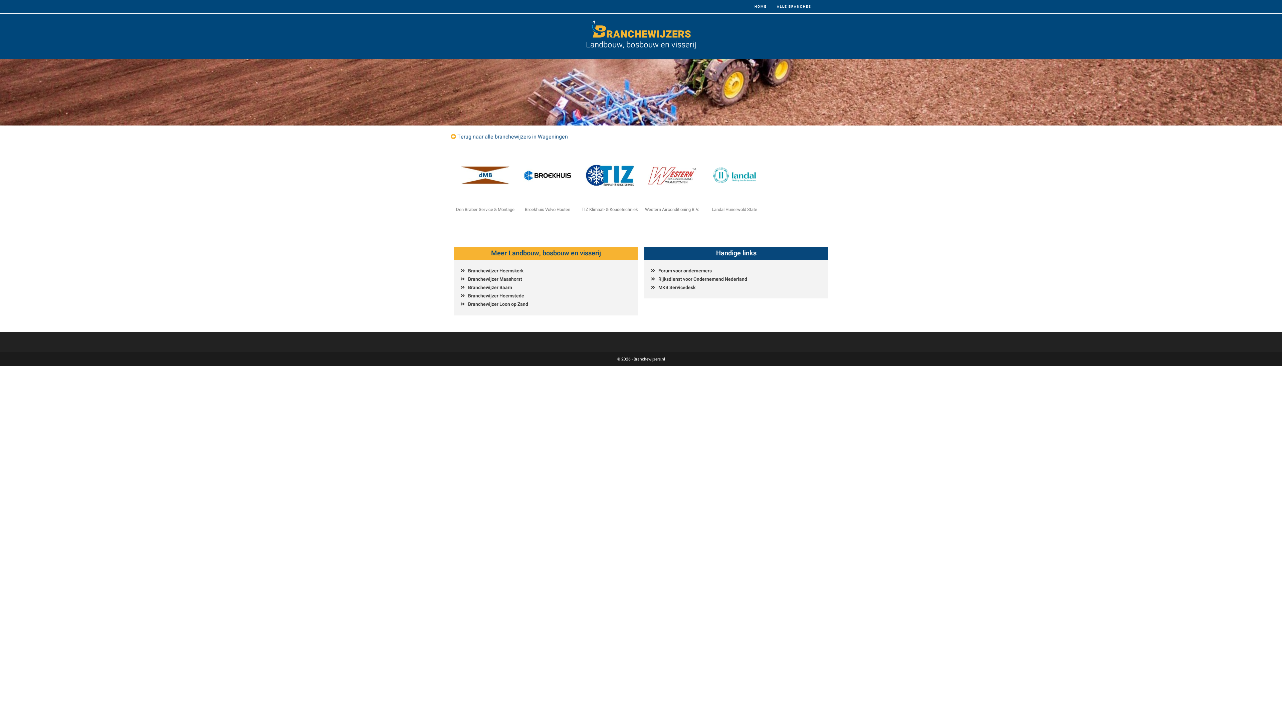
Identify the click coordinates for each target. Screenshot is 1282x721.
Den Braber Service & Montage (485, 209)
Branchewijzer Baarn (490, 287)
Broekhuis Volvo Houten (547, 209)
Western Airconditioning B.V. (672, 209)
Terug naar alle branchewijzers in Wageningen (512, 137)
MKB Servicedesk (676, 287)
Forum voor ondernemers (685, 270)
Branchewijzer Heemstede (496, 295)
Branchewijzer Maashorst (495, 279)
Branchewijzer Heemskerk (495, 270)
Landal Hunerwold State (734, 209)
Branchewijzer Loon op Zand (498, 304)
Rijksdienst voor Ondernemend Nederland (702, 279)
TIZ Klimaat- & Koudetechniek (610, 209)
